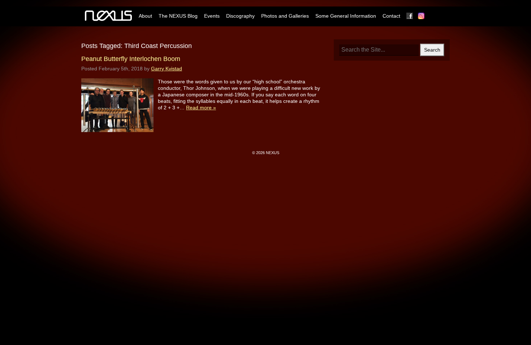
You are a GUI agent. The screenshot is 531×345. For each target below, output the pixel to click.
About (145, 16)
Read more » (201, 107)
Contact (391, 16)
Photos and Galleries (285, 16)
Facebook (410, 15)
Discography (240, 16)
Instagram (421, 15)
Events (212, 16)
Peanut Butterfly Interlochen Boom (130, 58)
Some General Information (345, 16)
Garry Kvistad (166, 68)
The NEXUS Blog (178, 16)
